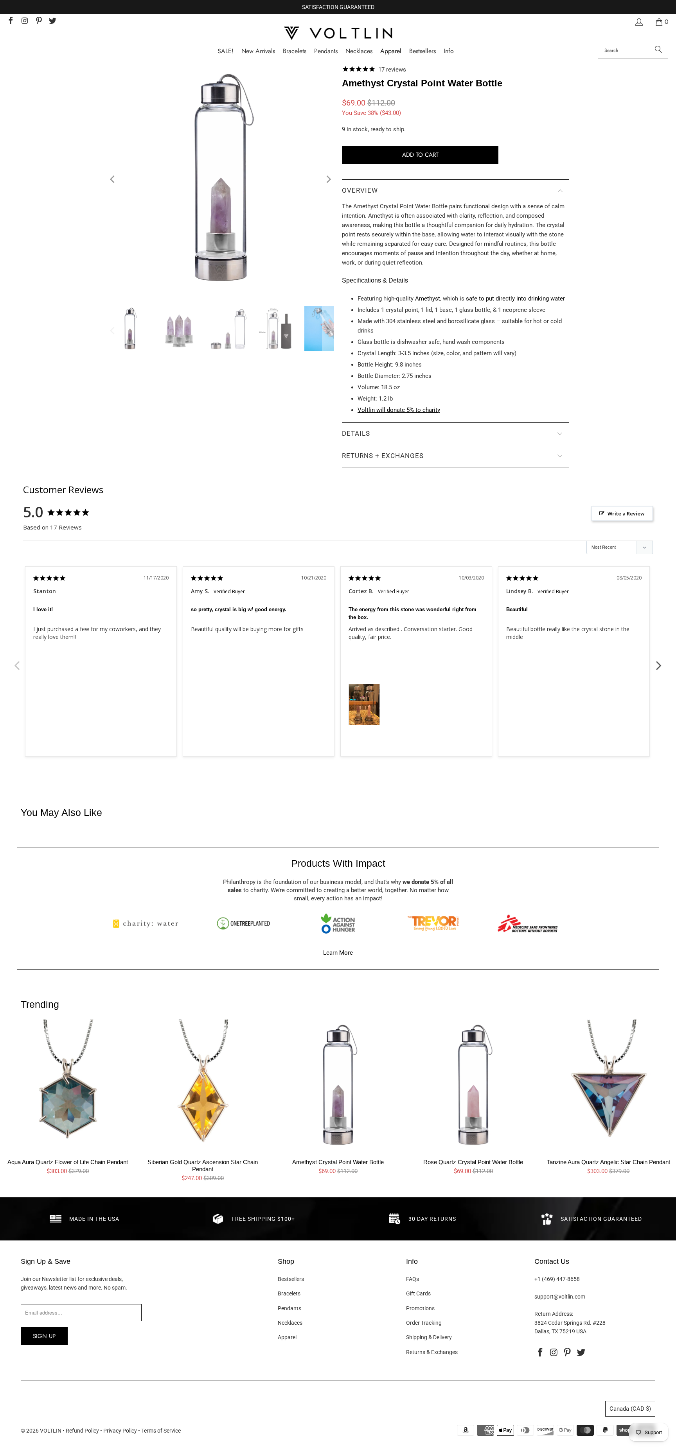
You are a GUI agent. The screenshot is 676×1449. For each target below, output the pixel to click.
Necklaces (290, 1323)
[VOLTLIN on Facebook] (10, 21)
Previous (17, 661)
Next (659, 661)
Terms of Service (161, 1431)
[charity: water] (148, 923)
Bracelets (289, 1293)
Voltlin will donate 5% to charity (399, 409)
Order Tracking (424, 1323)
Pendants (289, 1308)
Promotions (420, 1308)
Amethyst (427, 298)
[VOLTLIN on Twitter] (52, 21)
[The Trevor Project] (433, 923)
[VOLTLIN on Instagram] (24, 21)
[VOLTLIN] (338, 34)
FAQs (412, 1279)
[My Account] (638, 22)
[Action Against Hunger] (338, 923)
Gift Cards (418, 1293)
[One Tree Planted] (243, 923)
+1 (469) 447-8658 (557, 1279)
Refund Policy (82, 1431)
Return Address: (553, 1314)
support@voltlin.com (559, 1296)
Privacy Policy (120, 1431)
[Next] (328, 179)
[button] (449, 51)
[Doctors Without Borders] (528, 923)
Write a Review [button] (626, 513)
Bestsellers (291, 1279)
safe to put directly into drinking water (515, 298)
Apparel (287, 1337)
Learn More (338, 952)
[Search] (658, 50)
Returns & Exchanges (432, 1352)
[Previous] (113, 179)
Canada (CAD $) (630, 1408)
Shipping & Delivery (429, 1337)
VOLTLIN (50, 1431)
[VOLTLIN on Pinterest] (38, 21)
